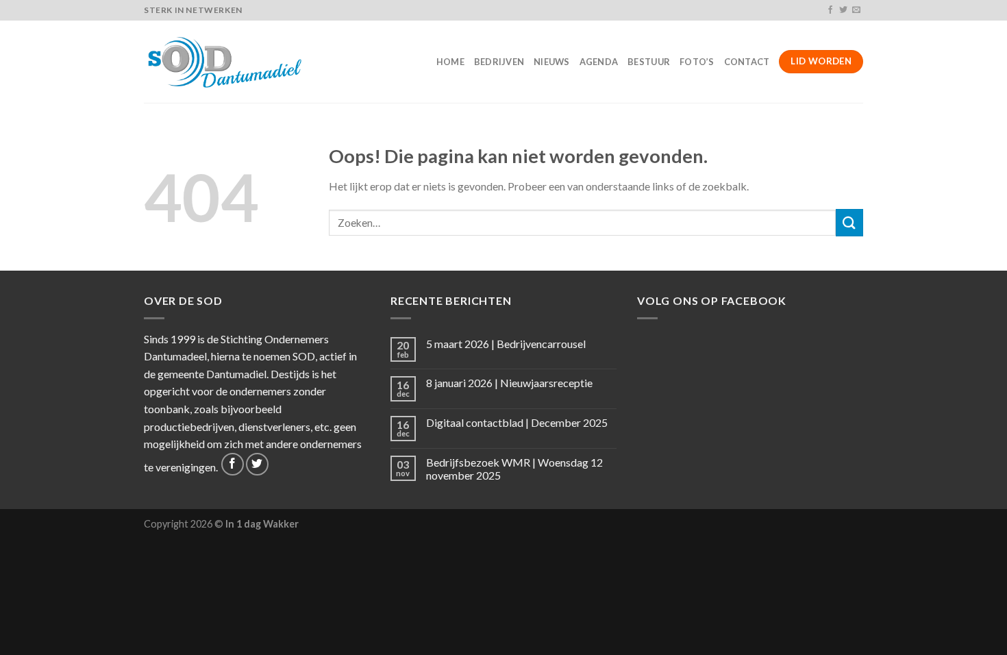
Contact (747, 61)
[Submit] (849, 222)
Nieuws (552, 61)
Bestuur (648, 61)
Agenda (599, 61)
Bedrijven (499, 61)
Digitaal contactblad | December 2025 (517, 422)
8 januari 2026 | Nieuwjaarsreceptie (509, 382)
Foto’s (697, 61)
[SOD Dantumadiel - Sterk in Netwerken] (227, 61)
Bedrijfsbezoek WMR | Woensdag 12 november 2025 (514, 469)
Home (450, 61)
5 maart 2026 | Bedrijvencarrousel (506, 343)
